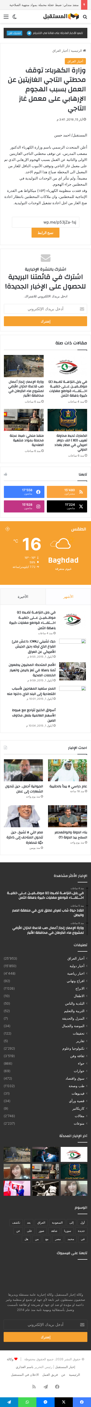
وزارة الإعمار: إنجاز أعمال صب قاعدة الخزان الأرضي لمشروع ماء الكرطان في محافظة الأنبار (26, 389)
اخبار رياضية (75, 973)
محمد (70, 1239)
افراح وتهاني (75, 981)
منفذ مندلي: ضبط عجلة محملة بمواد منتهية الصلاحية (44, 5)
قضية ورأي (76, 1101)
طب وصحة (76, 1086)
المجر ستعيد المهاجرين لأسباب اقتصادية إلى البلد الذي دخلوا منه (31, 691)
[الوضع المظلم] (14, 18)
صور (41, 1231)
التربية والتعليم (74, 1011)
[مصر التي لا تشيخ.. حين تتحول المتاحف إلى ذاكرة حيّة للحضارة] (23, 816)
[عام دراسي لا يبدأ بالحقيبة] (67, 770)
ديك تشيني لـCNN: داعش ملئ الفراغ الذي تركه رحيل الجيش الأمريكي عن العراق (34, 646)
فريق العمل (50, 1375)
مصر (58, 1239)
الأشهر (68, 596)
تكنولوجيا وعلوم (73, 1048)
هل (26, 1239)
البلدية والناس (74, 1003)
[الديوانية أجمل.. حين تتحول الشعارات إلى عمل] (23, 770)
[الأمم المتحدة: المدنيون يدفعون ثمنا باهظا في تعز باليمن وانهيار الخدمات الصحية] (72, 671)
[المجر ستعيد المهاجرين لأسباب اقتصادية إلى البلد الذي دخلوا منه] (72, 695)
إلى (71, 1222)
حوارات (79, 1071)
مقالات (79, 1116)
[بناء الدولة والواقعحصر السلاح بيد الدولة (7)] (67, 816)
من (37, 1239)
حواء (81, 1063)
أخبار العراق (60, 51)
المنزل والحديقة (73, 1018)
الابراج (79, 988)
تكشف (16, 1222)
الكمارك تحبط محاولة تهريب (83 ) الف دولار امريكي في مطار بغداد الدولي (70, 443)
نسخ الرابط (45, 233)
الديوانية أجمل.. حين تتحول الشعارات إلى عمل (24, 789)
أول (82, 1222)
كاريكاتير (78, 1108)
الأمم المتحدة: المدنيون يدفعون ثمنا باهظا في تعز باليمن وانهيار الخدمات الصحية (32, 670)
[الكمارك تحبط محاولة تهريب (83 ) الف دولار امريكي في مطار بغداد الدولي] (67, 420)
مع (46, 1239)
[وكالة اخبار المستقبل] (59, 16)
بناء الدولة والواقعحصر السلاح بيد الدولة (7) (71, 835)
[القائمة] (6, 18)
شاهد (54, 1231)
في (83, 1239)
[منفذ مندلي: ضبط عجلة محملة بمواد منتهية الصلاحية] (24, 420)
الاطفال (79, 996)
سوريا (67, 1231)
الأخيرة (23, 596)
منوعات (79, 1123)
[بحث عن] (85, 18)
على (29, 1231)
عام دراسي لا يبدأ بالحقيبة (68, 786)
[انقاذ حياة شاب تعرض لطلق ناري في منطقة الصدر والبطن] (45, 1154)
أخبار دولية (77, 966)
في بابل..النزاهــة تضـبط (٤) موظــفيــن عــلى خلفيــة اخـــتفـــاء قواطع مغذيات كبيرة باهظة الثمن (68, 389)
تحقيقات (78, 1033)
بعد (29, 1222)
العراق (41, 1222)
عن (18, 1231)
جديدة (81, 1231)
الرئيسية (77, 51)
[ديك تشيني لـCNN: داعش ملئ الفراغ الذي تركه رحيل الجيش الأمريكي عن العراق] (72, 648)
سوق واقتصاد (75, 1078)
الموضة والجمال (73, 1026)
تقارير (80, 1041)
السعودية (57, 1222)
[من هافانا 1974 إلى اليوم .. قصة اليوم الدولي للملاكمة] (45, 1188)
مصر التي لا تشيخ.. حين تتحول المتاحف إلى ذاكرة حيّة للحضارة (25, 837)
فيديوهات (78, 1093)
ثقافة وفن (77, 1056)
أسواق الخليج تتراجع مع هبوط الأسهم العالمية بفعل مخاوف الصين (34, 715)
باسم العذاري (24, 1367)
